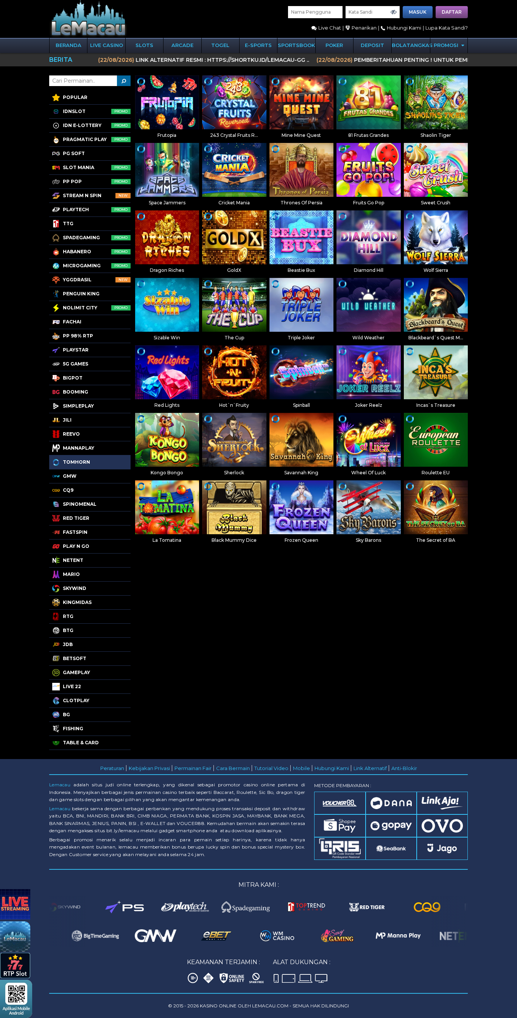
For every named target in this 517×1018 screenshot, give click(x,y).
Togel (220, 45)
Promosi (447, 45)
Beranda (68, 45)
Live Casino (106, 45)
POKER (334, 45)
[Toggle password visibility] (394, 12)
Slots (144, 45)
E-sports (258, 45)
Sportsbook (296, 45)
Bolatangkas (411, 45)
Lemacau (59, 784)
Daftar (452, 12)
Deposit (372, 45)
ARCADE (182, 45)
